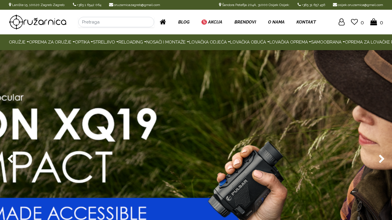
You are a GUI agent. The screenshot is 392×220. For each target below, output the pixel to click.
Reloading (131, 42)
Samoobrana (326, 42)
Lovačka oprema (288, 42)
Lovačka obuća (248, 42)
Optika (82, 42)
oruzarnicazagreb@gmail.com (136, 5)
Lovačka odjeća (208, 42)
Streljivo (104, 42)
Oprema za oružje (50, 42)
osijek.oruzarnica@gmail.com (360, 5)
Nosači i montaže (166, 42)
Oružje (17, 42)
